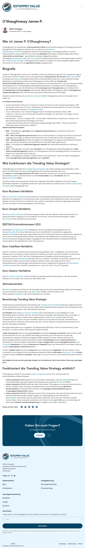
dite (52, 400)
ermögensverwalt (34, 109)
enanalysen (9, 52)
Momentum (18, 58)
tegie (21, 61)
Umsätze (8, 219)
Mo (63, 352)
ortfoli (17, 52)
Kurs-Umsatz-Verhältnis (15, 214)
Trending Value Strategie (50, 305)
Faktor (73, 352)
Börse (12, 173)
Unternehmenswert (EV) (20, 230)
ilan (7, 239)
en (50, 400)
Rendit (58, 382)
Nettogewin (22, 259)
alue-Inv (31, 58)
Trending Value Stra (12, 61)
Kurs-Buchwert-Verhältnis (15, 197)
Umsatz (53, 317)
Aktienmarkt (70, 77)
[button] (81, 7)
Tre (72, 184)
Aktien (16, 79)
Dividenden (19, 294)
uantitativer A (30, 96)
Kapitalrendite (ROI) (12, 232)
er (42, 109)
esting (36, 58)
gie (43, 169)
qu (46, 49)
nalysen (38, 96)
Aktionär (8, 289)
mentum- (67, 352)
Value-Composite (38, 374)
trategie (6, 186)
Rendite (12, 234)
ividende (13, 398)
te (10, 344)
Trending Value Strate (34, 169)
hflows (7, 265)
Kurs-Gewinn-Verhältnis (14, 276)
